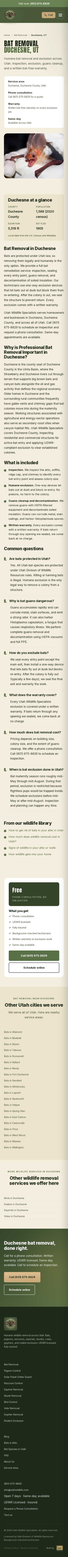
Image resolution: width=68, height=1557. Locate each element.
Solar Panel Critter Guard (18, 1377)
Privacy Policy (11, 1548)
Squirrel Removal (13, 1389)
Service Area (11, 1467)
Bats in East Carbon (15, 1117)
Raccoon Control (13, 1383)
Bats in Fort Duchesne (16, 1074)
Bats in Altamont (13, 1032)
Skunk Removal (12, 1395)
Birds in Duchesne (14, 1198)
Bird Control (10, 1402)
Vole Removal (11, 1408)
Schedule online (34, 967)
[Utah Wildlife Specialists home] (10, 15)
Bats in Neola (11, 1068)
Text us (8, 1515)
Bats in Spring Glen (14, 1111)
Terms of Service (29, 1548)
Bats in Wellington (14, 1147)
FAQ (6, 1455)
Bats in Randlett (13, 1080)
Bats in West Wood (14, 1135)
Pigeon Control (12, 1370)
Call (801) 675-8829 (34, 955)
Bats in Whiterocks (14, 1086)
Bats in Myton (11, 1044)
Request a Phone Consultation (21, 1508)
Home (7, 35)
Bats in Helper (12, 1104)
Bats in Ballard (12, 1062)
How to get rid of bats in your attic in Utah (36, 830)
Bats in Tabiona (12, 1050)
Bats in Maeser (12, 1141)
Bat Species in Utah (15, 1449)
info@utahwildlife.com (16, 1489)
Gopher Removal (13, 1414)
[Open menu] (60, 15)
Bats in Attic (10, 1442)
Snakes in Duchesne (15, 1204)
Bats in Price (11, 1129)
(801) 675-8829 (40, 3)
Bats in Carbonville (14, 1123)
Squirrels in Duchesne (16, 1210)
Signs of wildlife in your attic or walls (32, 847)
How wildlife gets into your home (30, 854)
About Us (9, 1461)
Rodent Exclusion (13, 1420)
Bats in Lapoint (12, 1092)
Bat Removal (20, 35)
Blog (6, 1436)
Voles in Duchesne (14, 1216)
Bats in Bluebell (12, 1038)
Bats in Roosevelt (14, 1056)
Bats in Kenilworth (14, 1098)
